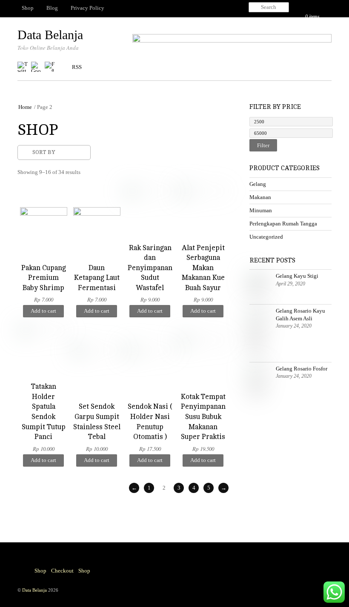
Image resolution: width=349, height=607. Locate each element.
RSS (77, 67)
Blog (52, 8)
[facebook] (50, 67)
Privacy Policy (87, 8)
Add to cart (43, 311)
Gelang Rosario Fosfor (301, 368)
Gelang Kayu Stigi (297, 276)
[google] (36, 67)
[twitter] (22, 67)
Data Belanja (34, 590)
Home (25, 107)
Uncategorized (266, 237)
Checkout (62, 570)
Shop (28, 8)
